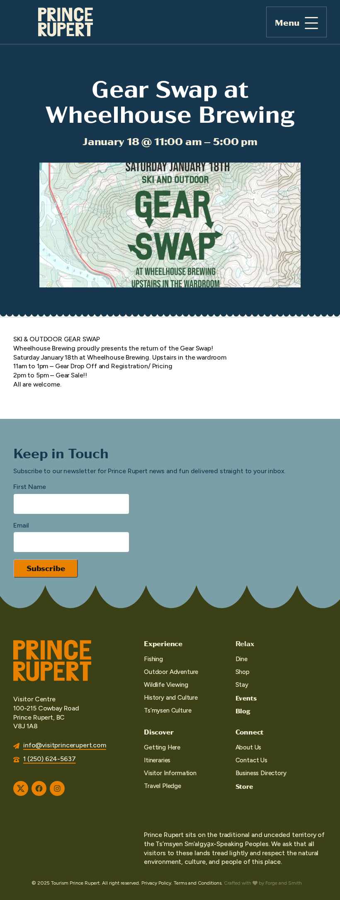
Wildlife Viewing (166, 684)
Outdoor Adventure (171, 672)
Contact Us (251, 760)
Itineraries (157, 760)
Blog (243, 710)
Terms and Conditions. (198, 883)
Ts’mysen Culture (167, 710)
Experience (163, 643)
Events (246, 697)
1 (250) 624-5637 (49, 759)
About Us (249, 747)
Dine (242, 659)
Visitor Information (170, 773)
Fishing (153, 659)
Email (21, 525)
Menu (287, 22)
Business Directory (261, 773)
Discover (158, 731)
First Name (29, 487)
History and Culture (171, 697)
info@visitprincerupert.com (64, 745)
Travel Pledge (162, 786)
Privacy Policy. (156, 883)
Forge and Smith (283, 883)
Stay (242, 684)
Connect (250, 731)
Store (244, 786)
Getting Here (162, 747)
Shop (243, 672)
